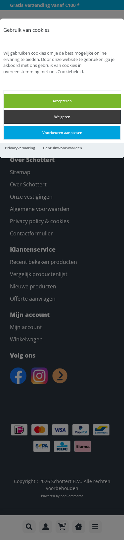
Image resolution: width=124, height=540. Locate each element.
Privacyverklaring (20, 147)
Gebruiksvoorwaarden (62, 147)
